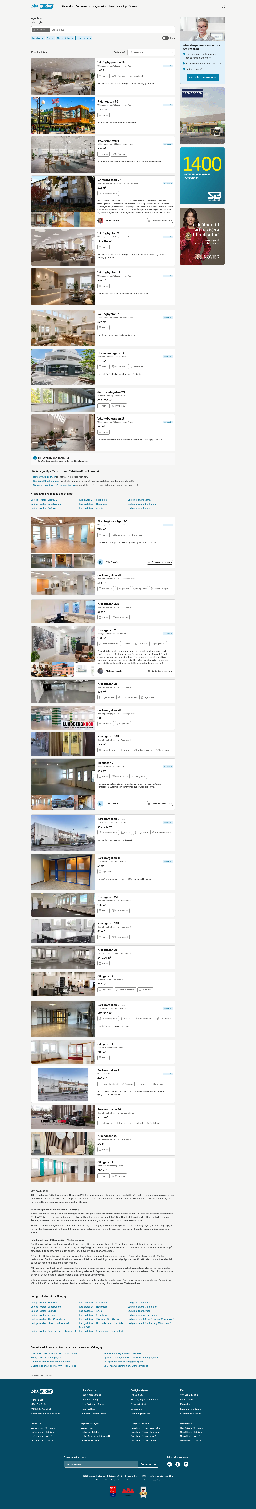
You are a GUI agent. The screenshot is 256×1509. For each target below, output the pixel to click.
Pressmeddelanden (190, 1413)
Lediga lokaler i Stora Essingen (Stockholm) (151, 1319)
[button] (203, 77)
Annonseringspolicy (152, 1480)
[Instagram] (186, 1464)
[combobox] (112, 29)
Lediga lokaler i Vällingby (44, 1315)
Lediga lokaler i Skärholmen (142, 503)
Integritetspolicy (117, 1480)
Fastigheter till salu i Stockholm (145, 1427)
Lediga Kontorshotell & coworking (96, 1436)
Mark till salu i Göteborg (191, 1432)
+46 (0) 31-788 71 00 (41, 1408)
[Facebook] (177, 1464)
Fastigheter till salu (190, 1408)
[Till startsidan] (42, 6)
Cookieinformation (134, 1480)
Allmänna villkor (102, 1480)
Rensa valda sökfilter (44, 476)
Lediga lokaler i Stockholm (93, 499)
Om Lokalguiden (189, 1394)
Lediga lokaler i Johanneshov (143, 1315)
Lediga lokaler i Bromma (44, 499)
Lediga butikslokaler (90, 1440)
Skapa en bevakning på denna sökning (54, 485)
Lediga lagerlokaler (90, 1432)
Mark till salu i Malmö (190, 1436)
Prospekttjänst (138, 1404)
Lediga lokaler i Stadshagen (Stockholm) (101, 1331)
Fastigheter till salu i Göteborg (144, 1432)
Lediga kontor (87, 1427)
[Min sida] (223, 6)
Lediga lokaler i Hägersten (93, 503)
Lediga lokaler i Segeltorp (93, 1315)
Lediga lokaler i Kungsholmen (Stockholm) (53, 1331)
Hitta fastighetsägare (92, 1404)
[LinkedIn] (169, 1464)
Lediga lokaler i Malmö (41, 1436)
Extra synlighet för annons (144, 1399)
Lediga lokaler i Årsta (139, 508)
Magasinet (185, 1404)
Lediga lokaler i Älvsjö (91, 508)
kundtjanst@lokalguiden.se (45, 1413)
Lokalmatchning (89, 1399)
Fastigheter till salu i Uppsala (144, 1440)
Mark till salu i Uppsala (190, 1440)
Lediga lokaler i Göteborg (42, 1432)
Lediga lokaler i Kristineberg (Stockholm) (149, 1323)
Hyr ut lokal (136, 1394)
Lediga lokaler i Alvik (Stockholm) (48, 1319)
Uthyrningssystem (140, 1413)
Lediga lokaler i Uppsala (42, 1440)
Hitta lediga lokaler (91, 1394)
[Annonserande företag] (202, 143)
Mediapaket (136, 1408)
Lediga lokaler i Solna (139, 499)
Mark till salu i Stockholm (191, 1427)
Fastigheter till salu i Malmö (143, 1436)
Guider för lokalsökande (93, 1413)
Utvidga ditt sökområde (46, 481)
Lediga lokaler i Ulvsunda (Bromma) (50, 1323)
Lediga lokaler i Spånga (43, 508)
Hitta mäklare (88, 1408)
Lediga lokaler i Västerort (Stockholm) (99, 1319)
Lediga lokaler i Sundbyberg (46, 503)
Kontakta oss (187, 1399)
